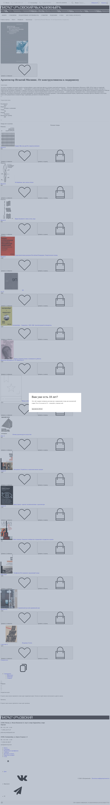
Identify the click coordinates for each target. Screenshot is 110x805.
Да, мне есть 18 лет (37, 409)
